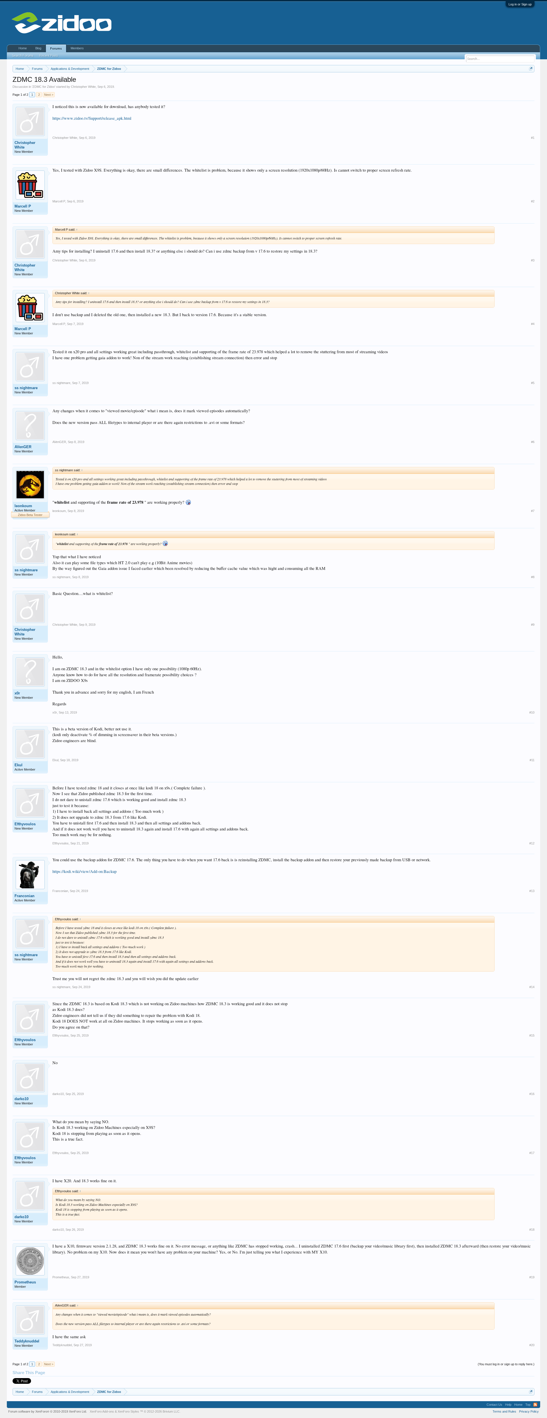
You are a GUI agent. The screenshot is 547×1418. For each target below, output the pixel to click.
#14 (531, 987)
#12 (531, 843)
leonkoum (23, 506)
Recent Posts (48, 55)
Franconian (24, 896)
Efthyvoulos (25, 824)
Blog (38, 48)
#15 (531, 1035)
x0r (17, 693)
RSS (535, 1405)
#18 (531, 1229)
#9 (532, 624)
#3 (532, 260)
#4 (532, 324)
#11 (532, 760)
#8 (532, 577)
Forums (56, 48)
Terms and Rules (504, 1411)
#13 (531, 891)
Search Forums (23, 55)
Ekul (19, 765)
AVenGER (23, 447)
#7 (532, 511)
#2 (532, 201)
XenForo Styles (128, 1411)
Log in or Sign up (520, 4)
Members (77, 48)
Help (508, 1404)
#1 (532, 137)
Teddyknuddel (27, 1341)
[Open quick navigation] (531, 68)
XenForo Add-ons (102, 1411)
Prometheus (25, 1282)
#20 (531, 1345)
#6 (532, 442)
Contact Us (494, 1404)
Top (527, 1404)
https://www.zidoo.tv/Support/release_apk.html (91, 118)
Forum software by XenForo (47, 1411)
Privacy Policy (529, 1411)
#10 (531, 712)
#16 (531, 1094)
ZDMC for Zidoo (43, 86)
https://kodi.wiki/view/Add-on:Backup (84, 871)
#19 (531, 1277)
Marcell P (23, 206)
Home (23, 48)
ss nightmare (26, 388)
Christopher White (83, 86)
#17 (531, 1153)
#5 (532, 383)
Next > (48, 94)
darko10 (21, 1099)
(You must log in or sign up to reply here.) (506, 1364)
